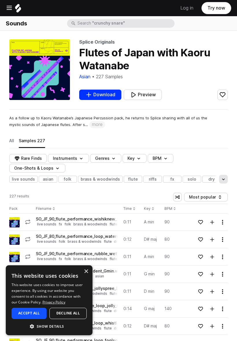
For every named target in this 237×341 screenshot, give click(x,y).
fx (172, 179)
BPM (157, 158)
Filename (43, 208)
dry (211, 179)
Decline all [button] (68, 313)
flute (133, 179)
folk (67, 179)
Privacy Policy (53, 302)
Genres (102, 158)
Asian (84, 76)
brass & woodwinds (100, 179)
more (97, 124)
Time (129, 208)
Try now (216, 8)
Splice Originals (97, 42)
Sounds (16, 23)
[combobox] (125, 23)
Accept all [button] (29, 313)
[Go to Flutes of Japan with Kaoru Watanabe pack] (14, 222)
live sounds (23, 179)
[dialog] (49, 300)
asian (48, 179)
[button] (49, 326)
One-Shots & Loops (33, 168)
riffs (153, 179)
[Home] (18, 9)
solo (192, 179)
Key (149, 208)
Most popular (204, 198)
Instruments (65, 158)
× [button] (86, 271)
